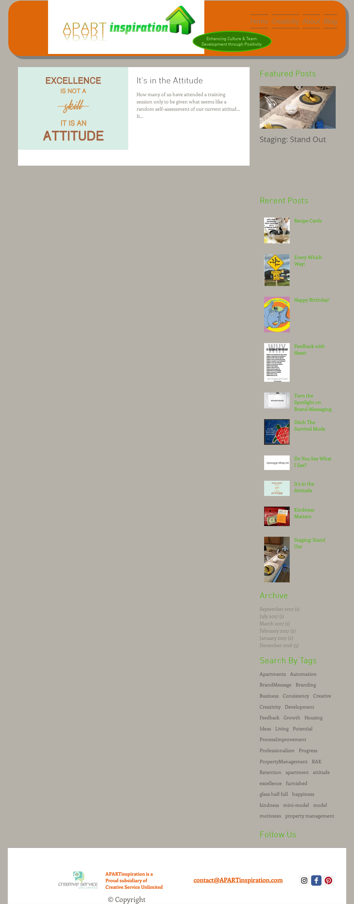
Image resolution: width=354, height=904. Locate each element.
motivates (270, 815)
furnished (296, 783)
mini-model (296, 805)
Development (299, 706)
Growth (291, 717)
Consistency (296, 695)
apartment (297, 772)
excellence (271, 783)
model (320, 805)
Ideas (265, 728)
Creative (322, 695)
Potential (303, 728)
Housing (314, 717)
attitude (321, 772)
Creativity (270, 706)
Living (282, 728)
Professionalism (277, 750)
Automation (303, 674)
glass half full (274, 794)
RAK (317, 761)
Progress (308, 750)
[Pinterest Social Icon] (328, 880)
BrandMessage (275, 684)
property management (309, 815)
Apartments (273, 674)
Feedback (269, 717)
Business (269, 695)
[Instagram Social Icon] (304, 880)
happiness (303, 794)
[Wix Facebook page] (316, 880)
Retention (270, 772)
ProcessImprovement (283, 739)
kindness (269, 805)
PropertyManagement (284, 761)
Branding (306, 684)
